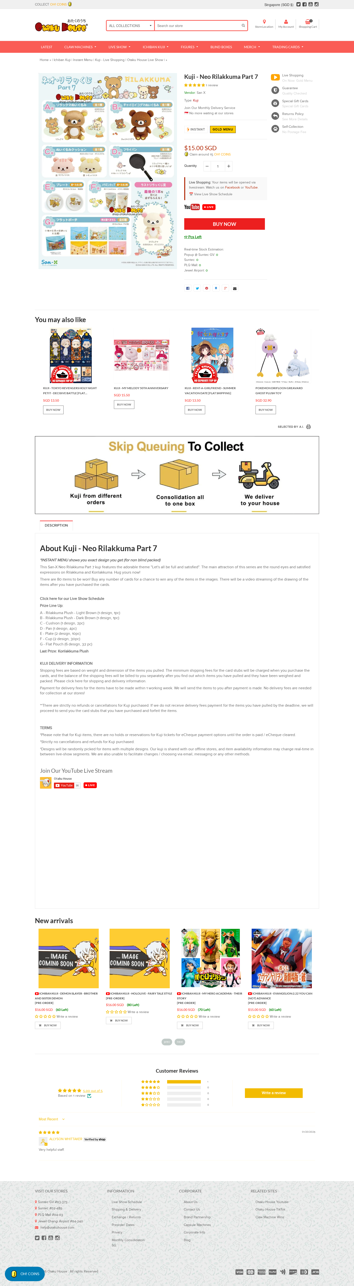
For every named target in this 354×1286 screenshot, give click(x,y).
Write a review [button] (274, 1093)
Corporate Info (194, 1232)
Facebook (232, 188)
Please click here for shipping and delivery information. (100, 681)
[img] (49, 1133)
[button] (195, 85)
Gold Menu (223, 129)
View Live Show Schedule (213, 194)
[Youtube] (310, 4)
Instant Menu (82, 60)
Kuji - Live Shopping (110, 60)
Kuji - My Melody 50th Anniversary (141, 388)
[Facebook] (304, 4)
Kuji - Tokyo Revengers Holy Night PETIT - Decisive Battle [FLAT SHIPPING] (70, 391)
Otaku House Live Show (145, 60)
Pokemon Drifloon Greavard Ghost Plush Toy (279, 390)
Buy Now (50, 1025)
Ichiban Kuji (62, 60)
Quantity (190, 166)
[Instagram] (317, 4)
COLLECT (51, 5)
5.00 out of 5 (93, 1091)
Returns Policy (293, 114)
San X (201, 93)
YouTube (251, 188)
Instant (197, 129)
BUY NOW (53, 410)
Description (56, 525)
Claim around (210, 154)
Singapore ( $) (279, 4)
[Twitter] (298, 4)
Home (44, 60)
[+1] (225, 288)
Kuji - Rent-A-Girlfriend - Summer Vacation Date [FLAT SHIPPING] (210, 390)
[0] (187, 288)
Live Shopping (292, 75)
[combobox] (197, 25)
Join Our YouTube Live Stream (76, 770)
